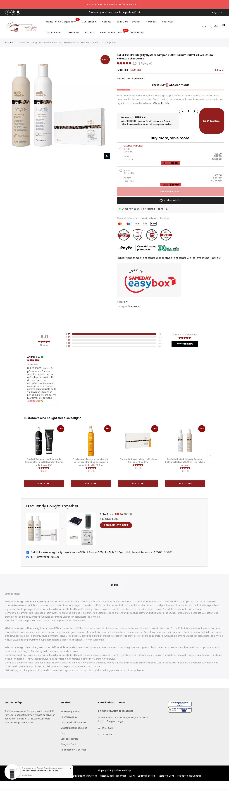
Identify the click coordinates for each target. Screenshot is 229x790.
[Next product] (210, 456)
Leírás (114, 584)
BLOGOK (90, 32)
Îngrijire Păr (137, 32)
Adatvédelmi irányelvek (73, 722)
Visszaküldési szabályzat (74, 727)
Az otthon (9, 42)
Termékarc (73, 32)
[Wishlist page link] (204, 27)
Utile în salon (53, 32)
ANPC (64, 733)
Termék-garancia (70, 711)
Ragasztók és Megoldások (62, 21)
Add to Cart (44, 483)
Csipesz (107, 21)
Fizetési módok (69, 717)
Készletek (168, 21)
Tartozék (151, 21)
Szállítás (121, 78)
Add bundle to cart (170, 191)
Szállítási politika (69, 738)
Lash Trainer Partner (114, 32)
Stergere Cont (68, 744)
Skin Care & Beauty (129, 21)
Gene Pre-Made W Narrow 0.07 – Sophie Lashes (41, 770)
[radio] (170, 154)
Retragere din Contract (73, 749)
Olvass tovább (161, 103)
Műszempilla (89, 21)
